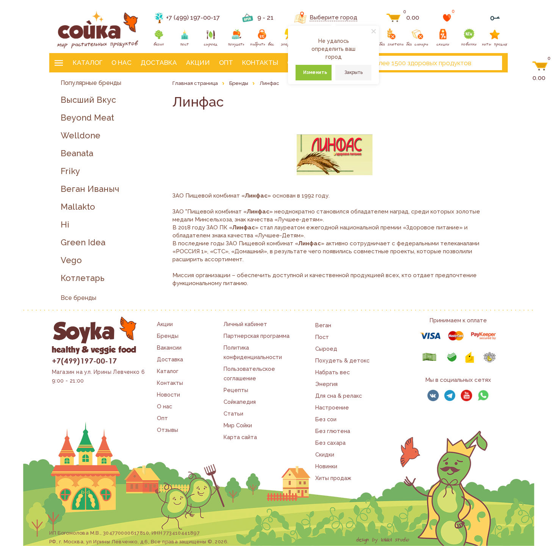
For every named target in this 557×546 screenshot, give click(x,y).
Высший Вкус (88, 100)
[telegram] (449, 395)
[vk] (433, 395)
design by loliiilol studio (382, 540)
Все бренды (78, 297)
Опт (226, 62)
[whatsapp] (483, 395)
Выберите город (333, 17)
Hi (65, 225)
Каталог (87, 62)
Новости (168, 394)
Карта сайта (240, 437)
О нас (121, 62)
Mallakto (78, 207)
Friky (70, 171)
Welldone (80, 136)
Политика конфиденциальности (253, 352)
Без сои (325, 419)
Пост (322, 337)
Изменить (315, 72)
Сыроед (326, 348)
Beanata (77, 153)
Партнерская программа (256, 336)
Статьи (233, 413)
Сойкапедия (240, 402)
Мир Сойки (238, 425)
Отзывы (167, 430)
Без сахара (330, 442)
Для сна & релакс (338, 395)
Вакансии (169, 347)
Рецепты (236, 390)
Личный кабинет (245, 324)
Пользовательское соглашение (249, 373)
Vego (71, 260)
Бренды (167, 336)
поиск (490, 63)
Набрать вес (332, 372)
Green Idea (83, 242)
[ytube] (466, 395)
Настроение (332, 407)
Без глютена (332, 431)
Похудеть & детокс (342, 360)
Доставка (159, 62)
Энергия (326, 384)
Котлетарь (83, 278)
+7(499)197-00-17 (84, 360)
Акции (198, 62)
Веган (323, 325)
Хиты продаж (333, 478)
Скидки (324, 454)
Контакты (260, 62)
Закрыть (353, 72)
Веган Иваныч (90, 189)
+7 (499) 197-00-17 (193, 17)
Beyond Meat (87, 118)
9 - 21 (265, 17)
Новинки (326, 466)
